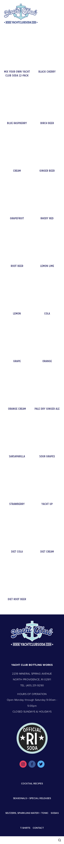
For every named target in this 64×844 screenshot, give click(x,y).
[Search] (59, 840)
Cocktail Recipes (32, 783)
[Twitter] (41, 764)
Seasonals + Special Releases (32, 798)
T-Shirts (25, 827)
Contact (38, 827)
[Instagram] (23, 764)
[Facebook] (32, 764)
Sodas (55, 813)
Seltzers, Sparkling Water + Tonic (27, 813)
